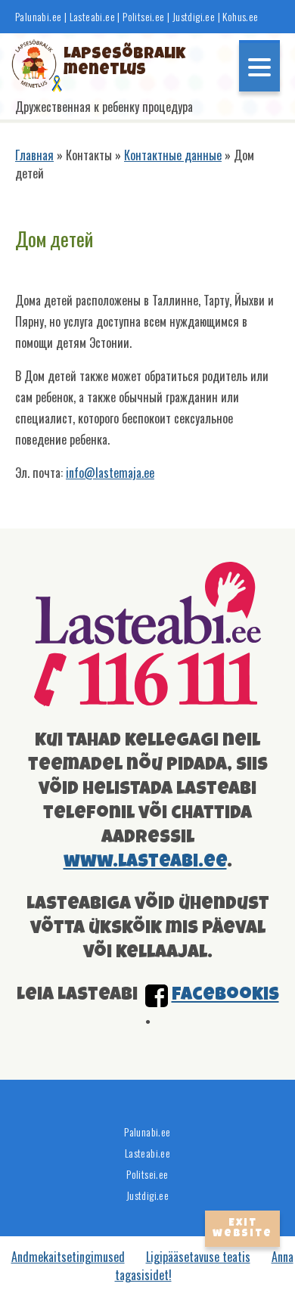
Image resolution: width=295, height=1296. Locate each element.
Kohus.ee (240, 17)
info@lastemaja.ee (110, 473)
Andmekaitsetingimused (68, 1257)
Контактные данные (173, 155)
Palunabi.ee (38, 17)
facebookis (225, 995)
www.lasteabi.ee (145, 862)
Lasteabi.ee (92, 17)
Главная (34, 155)
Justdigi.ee (195, 17)
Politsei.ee (143, 17)
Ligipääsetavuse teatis (198, 1257)
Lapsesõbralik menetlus (111, 63)
